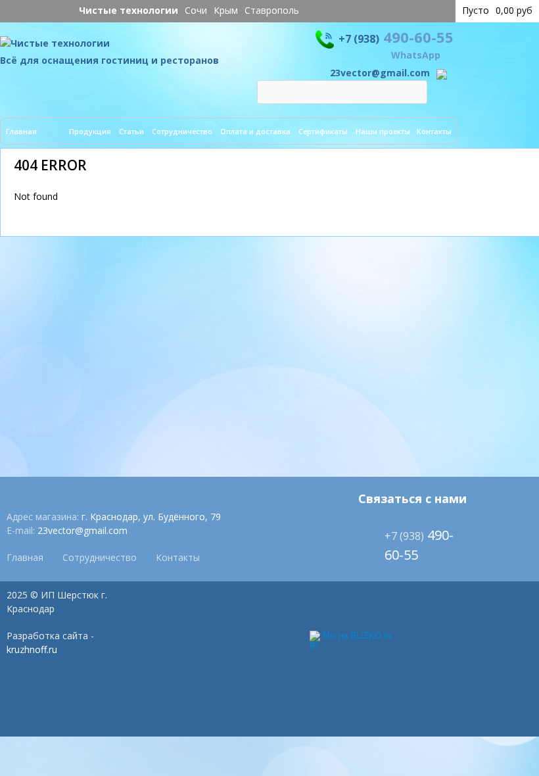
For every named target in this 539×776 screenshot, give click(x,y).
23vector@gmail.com (380, 72)
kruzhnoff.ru (32, 649)
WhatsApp (415, 55)
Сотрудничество (182, 131)
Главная (21, 131)
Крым (226, 10)
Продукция (90, 131)
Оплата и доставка (255, 131)
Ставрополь (272, 10)
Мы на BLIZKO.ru (357, 636)
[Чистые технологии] (55, 46)
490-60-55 (396, 37)
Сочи (196, 10)
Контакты (434, 131)
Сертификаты (323, 131)
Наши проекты (383, 131)
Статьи (131, 131)
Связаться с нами (412, 498)
